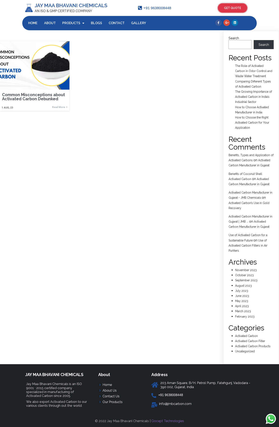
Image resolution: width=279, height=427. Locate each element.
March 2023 (243, 311)
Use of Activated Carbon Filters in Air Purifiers (248, 245)
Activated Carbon (246, 336)
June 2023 (242, 295)
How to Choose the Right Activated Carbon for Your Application (252, 122)
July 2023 (241, 290)
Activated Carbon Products (252, 346)
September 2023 (246, 280)
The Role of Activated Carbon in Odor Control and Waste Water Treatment (253, 71)
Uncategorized (245, 351)
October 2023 (244, 275)
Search (234, 38)
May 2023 (241, 301)
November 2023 (246, 270)
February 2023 (244, 316)
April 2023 (242, 306)
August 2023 (243, 285)
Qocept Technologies (167, 421)
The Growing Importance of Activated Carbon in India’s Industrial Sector (253, 97)
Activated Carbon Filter (250, 341)
